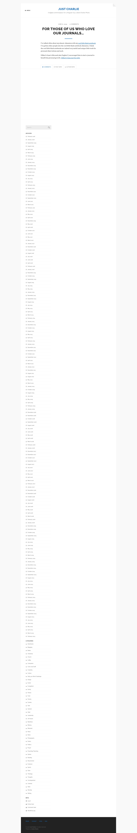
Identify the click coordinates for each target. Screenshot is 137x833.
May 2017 (30, 237)
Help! (29, 712)
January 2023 (31, 188)
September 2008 (32, 422)
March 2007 (31, 480)
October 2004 (31, 571)
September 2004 (32, 574)
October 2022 (31, 195)
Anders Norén (34, 829)
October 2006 (31, 496)
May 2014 (30, 308)
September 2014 (32, 298)
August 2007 (31, 464)
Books (29, 650)
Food (29, 696)
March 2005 (31, 555)
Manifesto (30, 721)
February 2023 (31, 185)
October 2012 (31, 354)
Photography (31, 738)
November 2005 (32, 529)
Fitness (29, 692)
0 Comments (74, 24)
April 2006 (30, 513)
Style (29, 770)
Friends (29, 699)
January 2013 (31, 344)
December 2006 (32, 490)
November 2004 (32, 568)
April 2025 (30, 149)
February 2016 (31, 266)
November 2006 (32, 493)
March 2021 (30, 204)
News (29, 735)
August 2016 (31, 253)
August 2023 (31, 175)
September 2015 (32, 279)
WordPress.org (31, 810)
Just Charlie (68, 9)
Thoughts (30, 777)
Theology (30, 773)
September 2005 (32, 535)
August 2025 (31, 146)
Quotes (29, 754)
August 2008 (31, 425)
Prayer (29, 747)
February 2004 (31, 597)
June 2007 (30, 470)
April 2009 (30, 402)
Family (29, 689)
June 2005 (30, 545)
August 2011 (31, 373)
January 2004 (31, 600)
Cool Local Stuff (32, 666)
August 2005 (31, 539)
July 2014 (30, 305)
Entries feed (31, 804)
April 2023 (30, 182)
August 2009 (31, 393)
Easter (29, 683)
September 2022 (32, 198)
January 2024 (31, 162)
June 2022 (30, 201)
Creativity (30, 670)
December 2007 (32, 451)
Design (29, 679)
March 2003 (31, 633)
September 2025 (32, 143)
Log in (29, 801)
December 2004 (32, 565)
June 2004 (30, 584)
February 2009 (31, 406)
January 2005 (31, 561)
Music (29, 731)
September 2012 (32, 357)
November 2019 (32, 220)
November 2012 (32, 350)
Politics (29, 744)
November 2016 (32, 246)
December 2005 (32, 526)
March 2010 (31, 383)
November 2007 (32, 454)
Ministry (30, 725)
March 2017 (30, 240)
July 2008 (30, 428)
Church (29, 657)
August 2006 (31, 500)
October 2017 (31, 230)
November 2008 (32, 415)
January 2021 (31, 211)
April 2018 (30, 227)
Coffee (29, 660)
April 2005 (30, 552)
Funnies (30, 702)
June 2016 (30, 259)
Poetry (29, 741)
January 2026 (31, 139)
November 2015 (32, 272)
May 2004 (30, 587)
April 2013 (30, 337)
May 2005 (30, 548)
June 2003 (30, 623)
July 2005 (30, 542)
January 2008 (31, 448)
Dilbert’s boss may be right (70, 58)
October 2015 (31, 276)
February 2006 (31, 519)
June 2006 (30, 506)
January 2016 (31, 269)
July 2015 (30, 285)
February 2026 (31, 136)
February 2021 (31, 207)
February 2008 (31, 444)
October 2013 (31, 328)
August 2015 (31, 282)
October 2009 (31, 389)
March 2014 (31, 315)
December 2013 (32, 324)
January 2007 (31, 487)
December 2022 (32, 191)
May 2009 (30, 399)
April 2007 (30, 477)
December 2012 (32, 347)
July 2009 (30, 396)
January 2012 (31, 367)
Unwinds (30, 783)
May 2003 (30, 626)
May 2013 (30, 334)
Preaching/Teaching (33, 751)
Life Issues (30, 718)
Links (40, 821)
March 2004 (31, 594)
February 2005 (31, 558)
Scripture (30, 764)
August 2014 (31, 302)
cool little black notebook (87, 43)
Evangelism (31, 686)
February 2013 (31, 341)
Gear (29, 705)
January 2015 (31, 292)
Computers (30, 663)
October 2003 (31, 610)
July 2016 (30, 256)
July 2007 (30, 467)
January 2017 (31, 243)
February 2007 (31, 483)
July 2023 (30, 178)
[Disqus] (68, 94)
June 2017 (30, 233)
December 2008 (32, 412)
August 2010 (31, 376)
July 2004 (30, 581)
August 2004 (31, 578)
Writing (29, 793)
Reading (30, 757)
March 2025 (31, 152)
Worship (30, 790)
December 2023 (32, 165)
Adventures (30, 644)
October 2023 (31, 172)
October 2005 (31, 532)
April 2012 (30, 360)
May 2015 (30, 289)
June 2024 (30, 159)
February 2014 (31, 318)
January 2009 (31, 409)
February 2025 (31, 156)
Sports (29, 767)
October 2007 (31, 457)
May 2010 (30, 379)
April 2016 (30, 263)
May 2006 (30, 509)
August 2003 (31, 617)
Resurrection (31, 760)
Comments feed (32, 807)
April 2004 (30, 591)
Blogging (30, 647)
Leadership (30, 715)
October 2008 (31, 418)
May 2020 (30, 214)
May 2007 (30, 474)
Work (29, 786)
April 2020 (30, 217)
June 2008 (30, 431)
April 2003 (30, 629)
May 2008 (30, 435)
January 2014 (31, 321)
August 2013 (31, 331)
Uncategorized (31, 780)
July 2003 (30, 620)
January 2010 (31, 386)
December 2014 (32, 295)
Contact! (34, 821)
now (46, 821)
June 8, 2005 (62, 24)
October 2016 (31, 250)
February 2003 (31, 636)
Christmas (30, 653)
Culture (29, 673)
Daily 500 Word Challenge (34, 676)
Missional (30, 728)
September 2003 (32, 613)
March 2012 (30, 363)
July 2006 (30, 503)
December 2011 (32, 370)
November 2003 (32, 607)
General (30, 709)
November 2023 (32, 169)
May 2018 (30, 224)
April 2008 (30, 438)
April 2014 (30, 311)
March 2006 (31, 516)
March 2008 (31, 441)
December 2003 (32, 603)
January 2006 (31, 522)
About (27, 821)
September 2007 (32, 461)
